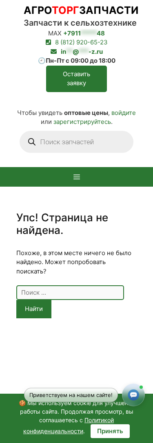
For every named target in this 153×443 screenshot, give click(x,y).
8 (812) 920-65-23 (81, 42)
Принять (110, 431)
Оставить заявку (76, 78)
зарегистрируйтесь (82, 122)
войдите (123, 113)
